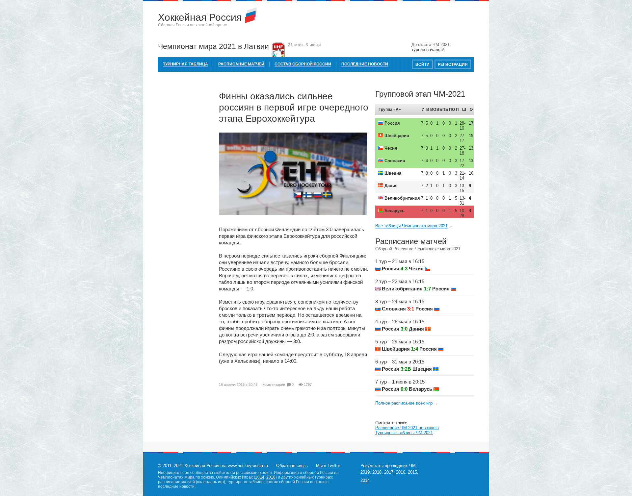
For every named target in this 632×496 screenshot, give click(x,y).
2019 (365, 472)
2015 (412, 472)
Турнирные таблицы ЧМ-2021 (404, 432)
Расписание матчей (241, 64)
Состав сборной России (303, 64)
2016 (400, 472)
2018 (271, 477)
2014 (259, 477)
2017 (388, 472)
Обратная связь (292, 465)
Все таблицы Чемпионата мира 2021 (411, 225)
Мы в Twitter (328, 465)
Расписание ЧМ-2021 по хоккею (407, 427)
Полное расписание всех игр (404, 403)
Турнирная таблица (185, 64)
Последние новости (364, 64)
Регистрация (453, 64)
